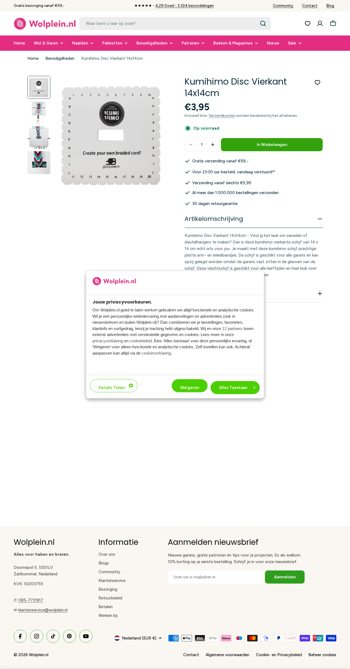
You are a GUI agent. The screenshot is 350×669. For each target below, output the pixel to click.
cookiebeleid (141, 340)
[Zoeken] (263, 23)
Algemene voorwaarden (227, 654)
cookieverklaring (156, 352)
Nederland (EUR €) (139, 638)
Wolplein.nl (38, 654)
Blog (330, 5)
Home (33, 58)
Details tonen (112, 387)
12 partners (232, 328)
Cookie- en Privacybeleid (279, 654)
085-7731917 (30, 600)
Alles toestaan (233, 387)
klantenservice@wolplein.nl (43, 610)
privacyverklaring (107, 340)
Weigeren (189, 387)
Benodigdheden (59, 58)
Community (283, 5)
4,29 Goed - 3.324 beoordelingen (184, 5)
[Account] (320, 23)
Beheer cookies (322, 654)
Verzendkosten (222, 115)
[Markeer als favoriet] (317, 82)
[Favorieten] (307, 23)
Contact (309, 5)
